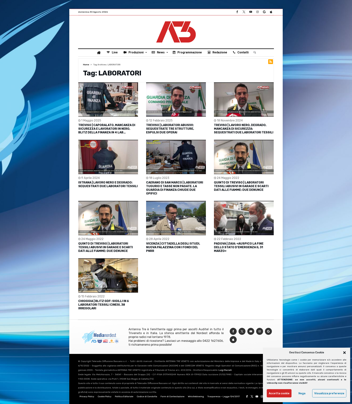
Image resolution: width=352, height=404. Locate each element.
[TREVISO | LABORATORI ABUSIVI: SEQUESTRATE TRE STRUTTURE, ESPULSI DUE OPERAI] (176, 99)
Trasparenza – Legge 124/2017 (223, 396)
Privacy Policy (87, 396)
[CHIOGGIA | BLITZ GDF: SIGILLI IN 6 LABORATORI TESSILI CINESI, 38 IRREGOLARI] (108, 275)
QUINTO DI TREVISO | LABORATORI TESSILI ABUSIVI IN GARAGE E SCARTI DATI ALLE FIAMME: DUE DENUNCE (241, 186)
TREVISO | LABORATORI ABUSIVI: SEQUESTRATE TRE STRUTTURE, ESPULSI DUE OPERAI (170, 128)
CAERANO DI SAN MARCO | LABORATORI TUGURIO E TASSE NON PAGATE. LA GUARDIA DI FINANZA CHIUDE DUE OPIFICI (174, 188)
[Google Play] (264, 12)
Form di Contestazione (172, 396)
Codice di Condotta (147, 396)
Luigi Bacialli (225, 370)
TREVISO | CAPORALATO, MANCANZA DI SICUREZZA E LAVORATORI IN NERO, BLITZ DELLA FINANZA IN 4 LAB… (106, 128)
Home (86, 64)
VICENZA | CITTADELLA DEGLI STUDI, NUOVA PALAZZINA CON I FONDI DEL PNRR (173, 247)
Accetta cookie (279, 393)
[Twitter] (244, 12)
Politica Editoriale (124, 396)
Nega (301, 393)
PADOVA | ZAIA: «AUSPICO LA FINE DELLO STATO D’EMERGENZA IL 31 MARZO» (238, 247)
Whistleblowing (196, 396)
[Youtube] (251, 12)
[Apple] (271, 12)
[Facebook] (237, 12)
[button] (344, 352)
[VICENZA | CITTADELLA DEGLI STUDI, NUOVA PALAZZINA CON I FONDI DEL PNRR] (176, 218)
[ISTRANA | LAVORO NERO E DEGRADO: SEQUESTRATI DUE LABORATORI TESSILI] (108, 157)
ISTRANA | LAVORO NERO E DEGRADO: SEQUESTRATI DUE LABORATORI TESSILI (108, 184)
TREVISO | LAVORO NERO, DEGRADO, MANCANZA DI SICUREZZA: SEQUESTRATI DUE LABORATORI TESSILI (243, 128)
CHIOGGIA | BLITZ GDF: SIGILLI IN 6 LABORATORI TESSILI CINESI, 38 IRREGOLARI (103, 304)
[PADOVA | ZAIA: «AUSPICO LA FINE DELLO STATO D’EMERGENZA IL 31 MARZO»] (244, 218)
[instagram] (257, 12)
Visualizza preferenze (329, 393)
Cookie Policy (104, 396)
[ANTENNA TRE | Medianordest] (176, 21)
